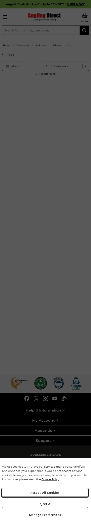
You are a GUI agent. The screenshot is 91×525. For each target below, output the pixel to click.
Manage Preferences (45, 515)
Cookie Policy (50, 479)
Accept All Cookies (45, 493)
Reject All (45, 504)
